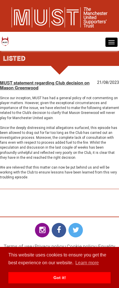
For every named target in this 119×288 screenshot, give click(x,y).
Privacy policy (49, 246)
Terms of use (18, 246)
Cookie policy (81, 246)
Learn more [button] (87, 262)
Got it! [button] (59, 277)
